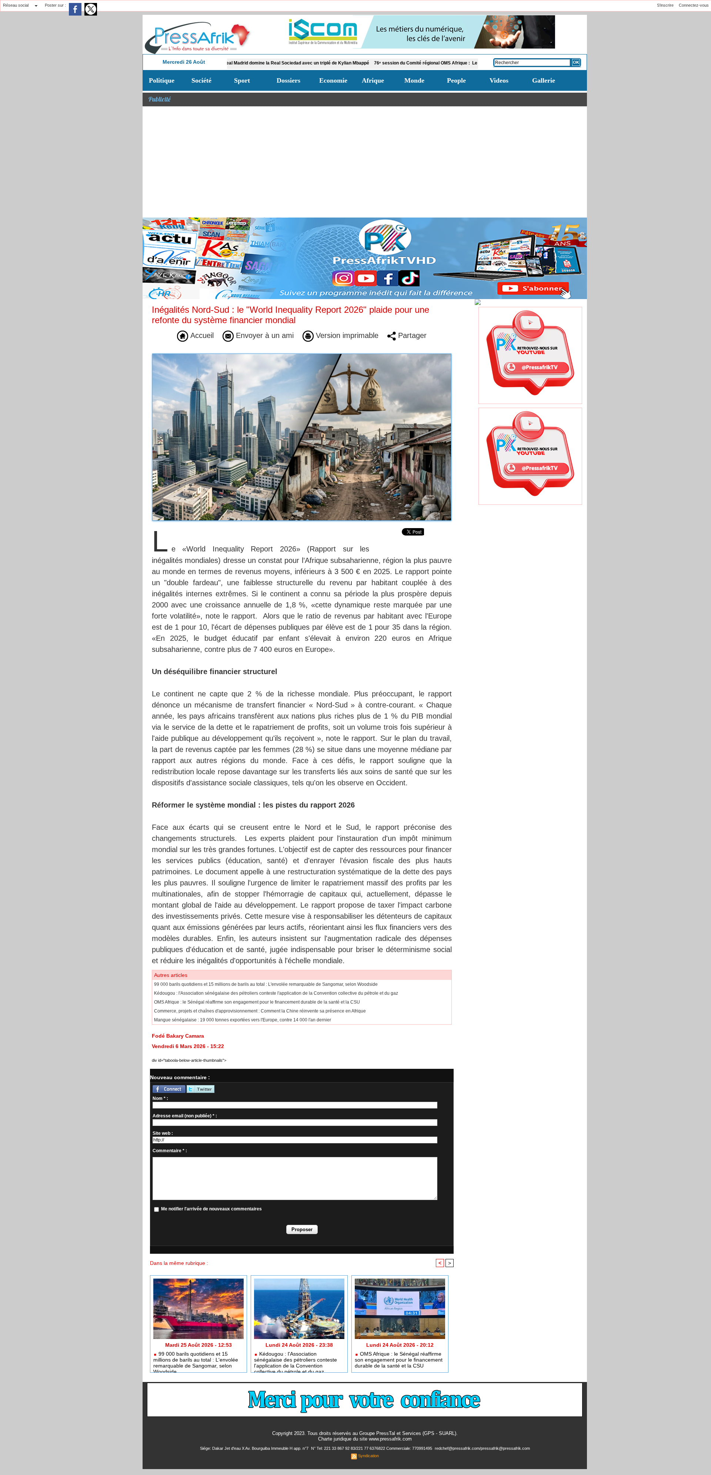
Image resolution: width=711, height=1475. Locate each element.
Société (201, 80)
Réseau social (16, 5)
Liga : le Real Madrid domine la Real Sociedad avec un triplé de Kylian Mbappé (239, 63)
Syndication (368, 1456)
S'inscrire (665, 5)
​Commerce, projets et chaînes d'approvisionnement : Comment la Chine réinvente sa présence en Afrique (260, 1011)
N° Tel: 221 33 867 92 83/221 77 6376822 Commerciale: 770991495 (372, 1448)
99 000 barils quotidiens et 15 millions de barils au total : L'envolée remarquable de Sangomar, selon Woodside (266, 984)
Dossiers (288, 80)
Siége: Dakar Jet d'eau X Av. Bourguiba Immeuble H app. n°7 (255, 1448)
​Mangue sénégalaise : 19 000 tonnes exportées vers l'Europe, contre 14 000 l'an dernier (242, 1019)
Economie (333, 80)
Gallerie (543, 80)
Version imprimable (346, 335)
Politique (161, 80)
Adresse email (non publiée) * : (185, 1115)
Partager (411, 335)
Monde (414, 80)
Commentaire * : (170, 1150)
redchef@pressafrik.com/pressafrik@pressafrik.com (482, 1448)
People (456, 80)
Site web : (163, 1133)
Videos (499, 80)
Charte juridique (334, 1439)
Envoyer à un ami (264, 335)
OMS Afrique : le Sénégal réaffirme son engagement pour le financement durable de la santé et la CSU (257, 1002)
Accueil (201, 335)
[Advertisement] (365, 162)
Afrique (373, 80)
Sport (242, 80)
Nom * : (160, 1098)
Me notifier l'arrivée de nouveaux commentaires (211, 1209)
